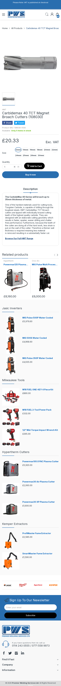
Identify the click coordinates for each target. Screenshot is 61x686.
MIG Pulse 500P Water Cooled (37, 317)
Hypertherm (8, 261)
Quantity (6, 162)
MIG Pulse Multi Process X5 (44, 264)
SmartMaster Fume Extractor (37, 553)
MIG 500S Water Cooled (34, 338)
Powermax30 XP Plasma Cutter (38, 502)
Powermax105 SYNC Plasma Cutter (40, 461)
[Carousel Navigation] (56, 255)
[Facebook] (4, 653)
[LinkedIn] (22, 653)
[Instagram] (16, 653)
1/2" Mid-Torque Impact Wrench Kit (40, 430)
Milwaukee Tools (13, 380)
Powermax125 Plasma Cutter (15, 264)
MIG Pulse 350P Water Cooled (37, 358)
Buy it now (30, 174)
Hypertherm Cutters (15, 452)
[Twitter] (10, 653)
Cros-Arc (35, 261)
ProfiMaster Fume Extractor (36, 533)
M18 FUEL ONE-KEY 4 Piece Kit (37, 389)
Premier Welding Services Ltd (25, 683)
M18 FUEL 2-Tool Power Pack (36, 410)
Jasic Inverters (12, 308)
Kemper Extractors (15, 524)
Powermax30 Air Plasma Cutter (38, 481)
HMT (4, 110)
